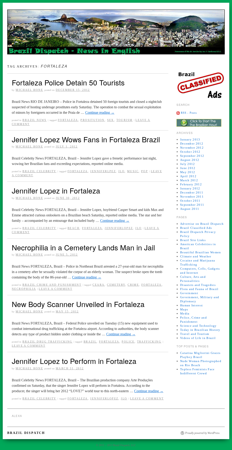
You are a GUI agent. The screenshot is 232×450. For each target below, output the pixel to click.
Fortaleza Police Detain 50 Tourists (68, 82)
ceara (98, 284)
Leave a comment (55, 288)
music (133, 171)
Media (185, 313)
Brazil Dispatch (26, 433)
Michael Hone (29, 90)
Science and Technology (198, 325)
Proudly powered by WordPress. (202, 433)
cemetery (116, 284)
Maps (184, 309)
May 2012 (187, 172)
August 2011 (189, 208)
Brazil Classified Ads (196, 228)
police (128, 341)
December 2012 (191, 143)
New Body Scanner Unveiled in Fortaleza (78, 304)
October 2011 (190, 200)
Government (189, 293)
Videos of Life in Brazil (198, 338)
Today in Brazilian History (200, 329)
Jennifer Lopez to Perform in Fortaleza (74, 361)
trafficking (149, 341)
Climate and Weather (195, 256)
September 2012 (192, 155)
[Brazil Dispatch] (116, 34)
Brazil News (34, 120)
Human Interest (191, 305)
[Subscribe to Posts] (178, 112)
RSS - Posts (189, 112)
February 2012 (191, 184)
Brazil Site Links (193, 240)
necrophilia (24, 288)
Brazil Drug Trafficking (47, 341)
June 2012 (188, 168)
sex (110, 120)
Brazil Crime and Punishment (51, 284)
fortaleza (68, 120)
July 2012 (187, 164)
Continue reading (99, 112)
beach (74, 228)
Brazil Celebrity (39, 171)
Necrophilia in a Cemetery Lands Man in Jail (83, 247)
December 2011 (191, 192)
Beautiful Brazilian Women (200, 252)
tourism (124, 120)
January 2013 (190, 139)
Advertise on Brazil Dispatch (202, 223)
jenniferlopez (119, 228)
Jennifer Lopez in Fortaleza (56, 190)
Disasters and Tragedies (198, 285)
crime (133, 284)
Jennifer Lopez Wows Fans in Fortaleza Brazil (86, 139)
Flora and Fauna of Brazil (199, 289)
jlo (121, 171)
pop (144, 171)
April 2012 (188, 176)
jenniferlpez (103, 171)
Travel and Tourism (194, 334)
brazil (90, 341)
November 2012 (192, 147)
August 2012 (189, 160)
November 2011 (192, 196)
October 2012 (190, 151)
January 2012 (190, 188)
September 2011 (192, 204)
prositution (92, 120)
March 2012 (189, 180)
